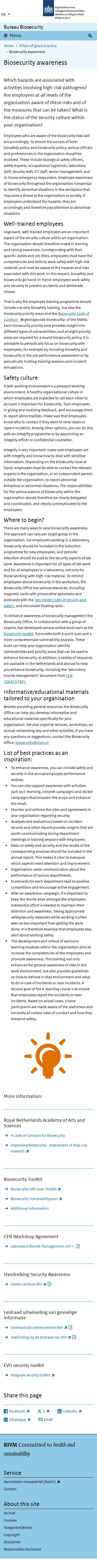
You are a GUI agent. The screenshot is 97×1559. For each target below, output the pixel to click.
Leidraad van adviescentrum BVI (42, 1327)
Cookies (10, 1520)
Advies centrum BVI (31, 1283)
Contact (10, 1489)
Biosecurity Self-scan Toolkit (36, 1188)
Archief (9, 1513)
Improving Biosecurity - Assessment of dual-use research (49, 1148)
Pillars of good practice (38, 45)
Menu (15, 35)
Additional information (30, 1208)
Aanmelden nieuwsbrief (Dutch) (45, 1481)
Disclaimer (12, 1542)
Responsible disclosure (22, 1549)
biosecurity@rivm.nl (31, 742)
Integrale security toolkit (33, 1374)
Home (9, 45)
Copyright (12, 1534)
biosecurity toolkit (18, 633)
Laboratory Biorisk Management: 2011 (45, 1246)
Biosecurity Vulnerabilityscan (36, 1198)
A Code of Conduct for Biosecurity (38, 1135)
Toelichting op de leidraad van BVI (43, 1337)
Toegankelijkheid (18, 1527)
